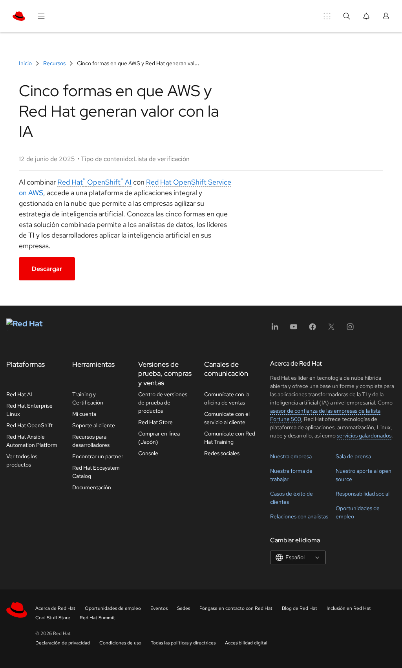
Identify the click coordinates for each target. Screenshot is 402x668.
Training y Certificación (87, 398)
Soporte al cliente (93, 425)
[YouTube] (293, 329)
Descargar (47, 269)
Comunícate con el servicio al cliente (227, 418)
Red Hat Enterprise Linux (29, 409)
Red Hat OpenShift (90, 182)
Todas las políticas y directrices (183, 643)
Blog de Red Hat (299, 608)
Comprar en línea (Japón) (159, 437)
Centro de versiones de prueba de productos (162, 402)
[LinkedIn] (275, 329)
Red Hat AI (19, 394)
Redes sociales (221, 453)
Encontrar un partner (97, 456)
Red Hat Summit (97, 618)
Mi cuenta (84, 413)
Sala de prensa (353, 456)
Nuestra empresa (291, 456)
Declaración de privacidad (62, 643)
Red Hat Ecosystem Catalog (96, 471)
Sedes (183, 608)
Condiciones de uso (120, 643)
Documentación (91, 487)
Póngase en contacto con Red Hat (235, 608)
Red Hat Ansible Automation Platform (31, 440)
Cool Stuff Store (52, 618)
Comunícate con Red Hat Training (229, 437)
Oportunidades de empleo (113, 608)
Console (148, 453)
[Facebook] (312, 329)
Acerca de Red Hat (55, 608)
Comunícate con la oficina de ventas (226, 398)
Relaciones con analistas (299, 516)
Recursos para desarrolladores (91, 440)
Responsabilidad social (362, 493)
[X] (331, 329)
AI (127, 182)
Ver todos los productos (21, 460)
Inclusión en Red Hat (349, 608)
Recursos (54, 63)
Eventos (159, 608)
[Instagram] (350, 329)
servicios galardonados (364, 435)
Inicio (26, 63)
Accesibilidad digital (246, 643)
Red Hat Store (155, 422)
